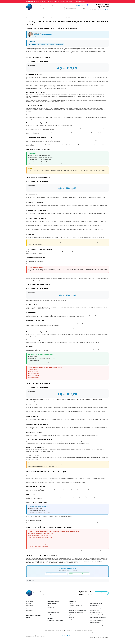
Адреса (83, 13)
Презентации (50, 607)
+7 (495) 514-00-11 (102, 5)
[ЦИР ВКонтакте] (103, 9)
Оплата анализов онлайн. (54, 1)
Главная (28, 17)
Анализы (71, 603)
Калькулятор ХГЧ (51, 614)
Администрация (30, 607)
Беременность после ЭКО (96, 608)
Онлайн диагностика (52, 615)
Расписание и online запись (33, 615)
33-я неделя (32, 44)
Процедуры (71, 617)
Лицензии (28, 608)
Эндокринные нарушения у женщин (98, 614)
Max (87, 5)
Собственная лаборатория (96, 624)
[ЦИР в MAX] (98, 9)
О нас (105, 13)
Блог (27, 619)
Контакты (28, 622)
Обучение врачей (52, 603)
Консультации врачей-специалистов (77, 608)
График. (28, 1)
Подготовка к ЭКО (73, 614)
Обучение (49, 605)
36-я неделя (59, 44)
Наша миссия (29, 605)
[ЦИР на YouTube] (105, 9)
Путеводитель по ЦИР (53, 601)
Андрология (72, 607)
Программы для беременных (76, 612)
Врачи (42, 13)
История (28, 603)
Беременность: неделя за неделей (59, 17)
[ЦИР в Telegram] (101, 9)
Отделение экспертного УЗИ (97, 625)
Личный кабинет (80, 5)
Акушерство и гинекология (75, 605)
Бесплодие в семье (94, 605)
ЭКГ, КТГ (71, 619)
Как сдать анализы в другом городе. (73, 1)
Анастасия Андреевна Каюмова (43, 34)
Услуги (64, 13)
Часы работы (29, 610)
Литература (31, 580)
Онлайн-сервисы (51, 610)
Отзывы (73, 13)
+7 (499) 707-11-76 (103, 7)
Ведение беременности (44, 17)
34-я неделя (41, 44)
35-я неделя (50, 44)
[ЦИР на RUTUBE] (108, 9)
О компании (29, 601)
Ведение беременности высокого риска (98, 618)
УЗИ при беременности (95, 622)
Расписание (52, 13)
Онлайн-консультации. (38, 1)
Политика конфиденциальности (97, 635)
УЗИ (70, 615)
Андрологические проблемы (97, 615)
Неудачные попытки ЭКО (96, 612)
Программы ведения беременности (77, 610)
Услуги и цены (34, 17)
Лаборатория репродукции (96, 620)
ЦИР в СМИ (50, 618)
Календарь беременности (53, 612)
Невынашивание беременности (97, 607)
